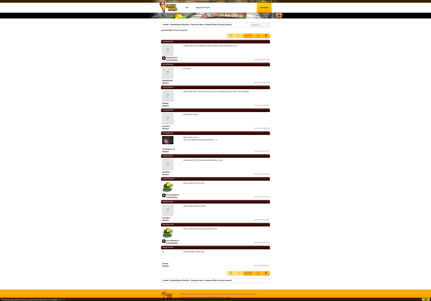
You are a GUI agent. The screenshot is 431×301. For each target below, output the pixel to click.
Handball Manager (227, 294)
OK (425, 299)
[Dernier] (266, 35)
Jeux (187, 7)
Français (267, 1)
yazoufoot (166, 126)
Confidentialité (212, 297)
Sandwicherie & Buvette (179, 24)
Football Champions (213, 294)
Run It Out (253, 294)
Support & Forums (203, 7)
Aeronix (165, 263)
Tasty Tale (237, 294)
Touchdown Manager (199, 294)
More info (62, 299)
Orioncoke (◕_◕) (168, 149)
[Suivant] (258, 35)
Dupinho (165, 103)
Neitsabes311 (172, 57)
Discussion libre (197, 24)
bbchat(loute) (167, 80)
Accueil (165, 24)
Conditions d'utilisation (198, 297)
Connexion (264, 7)
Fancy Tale (245, 294)
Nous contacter (185, 297)
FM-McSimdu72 (172, 195)
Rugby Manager (185, 294)
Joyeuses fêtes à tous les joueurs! (218, 24)
